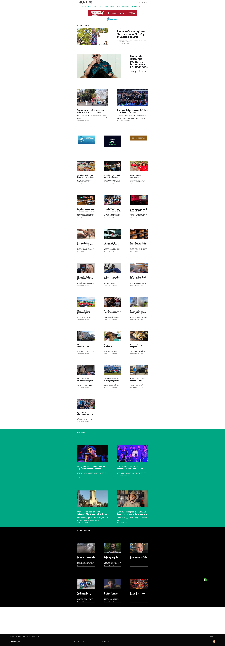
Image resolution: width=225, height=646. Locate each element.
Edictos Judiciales (125, 6)
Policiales (37, 636)
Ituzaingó (84, 6)
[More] (142, 6)
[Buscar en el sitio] (140, 2)
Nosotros (11, 636)
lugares (33, 636)
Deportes (112, 6)
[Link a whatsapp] (205, 579)
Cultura (106, 6)
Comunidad (29, 636)
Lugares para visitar (135, 6)
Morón (89, 6)
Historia (118, 6)
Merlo (94, 6)
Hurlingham (100, 6)
